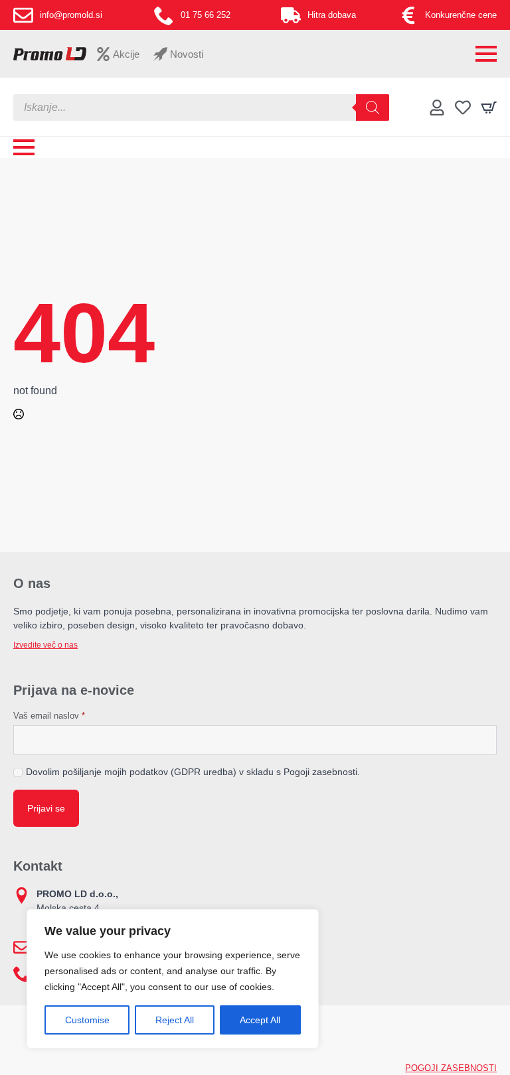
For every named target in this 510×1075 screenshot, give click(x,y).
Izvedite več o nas (45, 645)
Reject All (174, 1020)
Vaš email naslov (49, 715)
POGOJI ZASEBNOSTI (451, 1068)
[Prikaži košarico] (489, 107)
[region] (173, 978)
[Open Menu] (486, 53)
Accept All (260, 1020)
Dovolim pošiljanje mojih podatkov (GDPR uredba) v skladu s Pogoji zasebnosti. (193, 771)
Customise (87, 1020)
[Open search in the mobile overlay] (201, 107)
